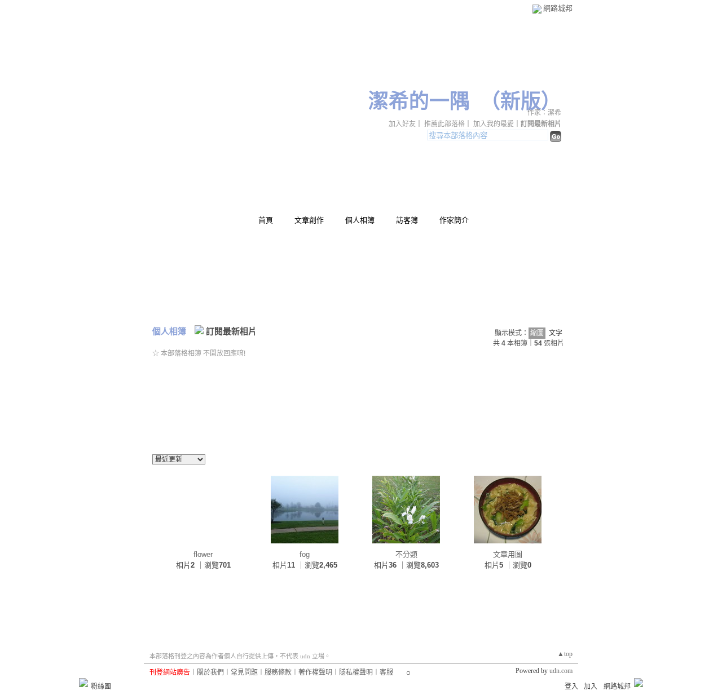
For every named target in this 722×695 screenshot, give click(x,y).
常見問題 (244, 672)
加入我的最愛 (493, 124)
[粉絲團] (83, 682)
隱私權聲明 (356, 672)
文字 (555, 333)
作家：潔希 (544, 113)
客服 (386, 672)
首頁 (265, 220)
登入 (571, 686)
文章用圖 (507, 554)
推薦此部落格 (444, 124)
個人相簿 (360, 220)
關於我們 (210, 672)
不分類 (406, 554)
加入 (590, 686)
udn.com (561, 671)
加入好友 (402, 124)
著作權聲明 (315, 672)
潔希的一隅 (419, 101)
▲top (565, 654)
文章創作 (309, 220)
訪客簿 (407, 220)
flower (203, 554)
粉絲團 (101, 686)
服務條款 (278, 672)
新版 (520, 101)
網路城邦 (558, 8)
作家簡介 (454, 220)
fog (305, 554)
